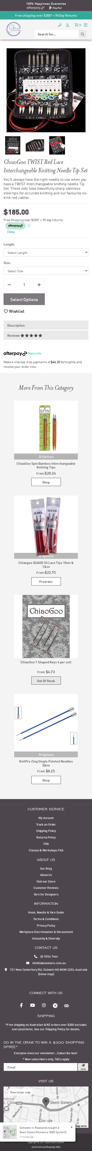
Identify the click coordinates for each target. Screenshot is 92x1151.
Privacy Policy (46, 925)
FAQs (11, 231)
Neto (58, 1146)
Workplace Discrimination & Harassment (46, 931)
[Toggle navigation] (85, 24)
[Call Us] (59, 24)
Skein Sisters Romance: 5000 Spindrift (43, 1132)
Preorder (46, 581)
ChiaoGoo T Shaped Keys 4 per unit (46, 662)
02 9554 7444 (49, 956)
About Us (46, 874)
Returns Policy (45, 837)
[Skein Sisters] (14, 28)
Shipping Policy (46, 830)
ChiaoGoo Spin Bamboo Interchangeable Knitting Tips (46, 465)
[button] (14, 311)
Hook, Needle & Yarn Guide (46, 912)
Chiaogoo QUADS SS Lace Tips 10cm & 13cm (46, 564)
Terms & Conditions (46, 919)
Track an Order (46, 824)
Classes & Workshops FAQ (46, 850)
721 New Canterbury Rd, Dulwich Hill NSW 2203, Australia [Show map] (48, 971)
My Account (46, 817)
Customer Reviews (45, 887)
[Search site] (82, 34)
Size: (7, 262)
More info (34, 353)
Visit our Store (46, 881)
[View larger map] (46, 1106)
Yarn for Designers (46, 894)
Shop (46, 482)
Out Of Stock (46, 680)
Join (83, 1069)
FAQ (46, 843)
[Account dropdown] (68, 24)
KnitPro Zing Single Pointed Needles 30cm (46, 763)
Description (16, 325)
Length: (9, 244)
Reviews (14, 335)
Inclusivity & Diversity (46, 938)
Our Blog (46, 868)
